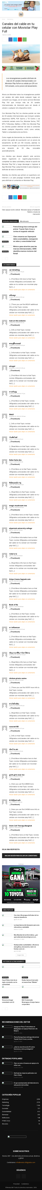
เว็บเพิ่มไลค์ (13, 437)
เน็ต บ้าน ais (13, 749)
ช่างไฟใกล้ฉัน (14, 704)
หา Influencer (14, 627)
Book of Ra (13, 605)
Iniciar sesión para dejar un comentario (22, 289)
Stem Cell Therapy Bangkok (20, 826)
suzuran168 (13, 726)
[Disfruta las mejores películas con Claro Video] (7, 1075)
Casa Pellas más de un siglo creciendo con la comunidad (9, 982)
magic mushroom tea (18, 505)
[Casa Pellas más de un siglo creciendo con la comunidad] (11, 972)
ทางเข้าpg (13, 392)
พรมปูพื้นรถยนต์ (15, 343)
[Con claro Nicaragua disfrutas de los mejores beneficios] (7, 917)
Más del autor (24, 221)
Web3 (11, 414)
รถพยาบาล (13, 554)
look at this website (17, 321)
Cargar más (20, 955)
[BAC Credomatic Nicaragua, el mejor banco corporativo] (31, 992)
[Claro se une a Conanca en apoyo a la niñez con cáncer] (7, 1065)
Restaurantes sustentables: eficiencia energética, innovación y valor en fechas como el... (26, 947)
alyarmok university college (20, 528)
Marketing (10, 19)
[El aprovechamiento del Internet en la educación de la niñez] (7, 1085)
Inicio (3, 19)
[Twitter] (15, 39)
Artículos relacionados (10, 221)
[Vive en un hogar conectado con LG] (11, 992)
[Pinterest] (20, 39)
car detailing (14, 270)
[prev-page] (3, 258)
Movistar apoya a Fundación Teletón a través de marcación (30, 212)
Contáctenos (25, 1184)
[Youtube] (24, 1176)
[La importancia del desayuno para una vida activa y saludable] (7, 927)
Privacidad (16, 1184)
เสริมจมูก (12, 295)
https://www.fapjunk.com (20, 579)
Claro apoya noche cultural (11, 210)
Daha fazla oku (15, 460)
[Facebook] (10, 39)
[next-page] (6, 258)
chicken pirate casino (18, 678)
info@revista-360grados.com (25, 1162)
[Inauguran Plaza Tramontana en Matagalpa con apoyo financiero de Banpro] (7, 1029)
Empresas (24, 977)
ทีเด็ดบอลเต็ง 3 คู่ (15, 483)
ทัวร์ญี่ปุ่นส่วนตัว (15, 800)
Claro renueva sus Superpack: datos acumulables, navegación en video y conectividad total (25, 239)
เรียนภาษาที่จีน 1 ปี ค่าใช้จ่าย (19, 653)
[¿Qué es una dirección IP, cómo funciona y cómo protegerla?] (7, 1049)
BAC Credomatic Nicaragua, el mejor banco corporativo (31, 1002)
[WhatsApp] (25, 39)
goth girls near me (16, 775)
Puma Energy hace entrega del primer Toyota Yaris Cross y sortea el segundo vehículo (25, 229)
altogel (12, 366)
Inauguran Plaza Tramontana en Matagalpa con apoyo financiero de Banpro (25, 1029)
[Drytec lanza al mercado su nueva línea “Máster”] (31, 972)
